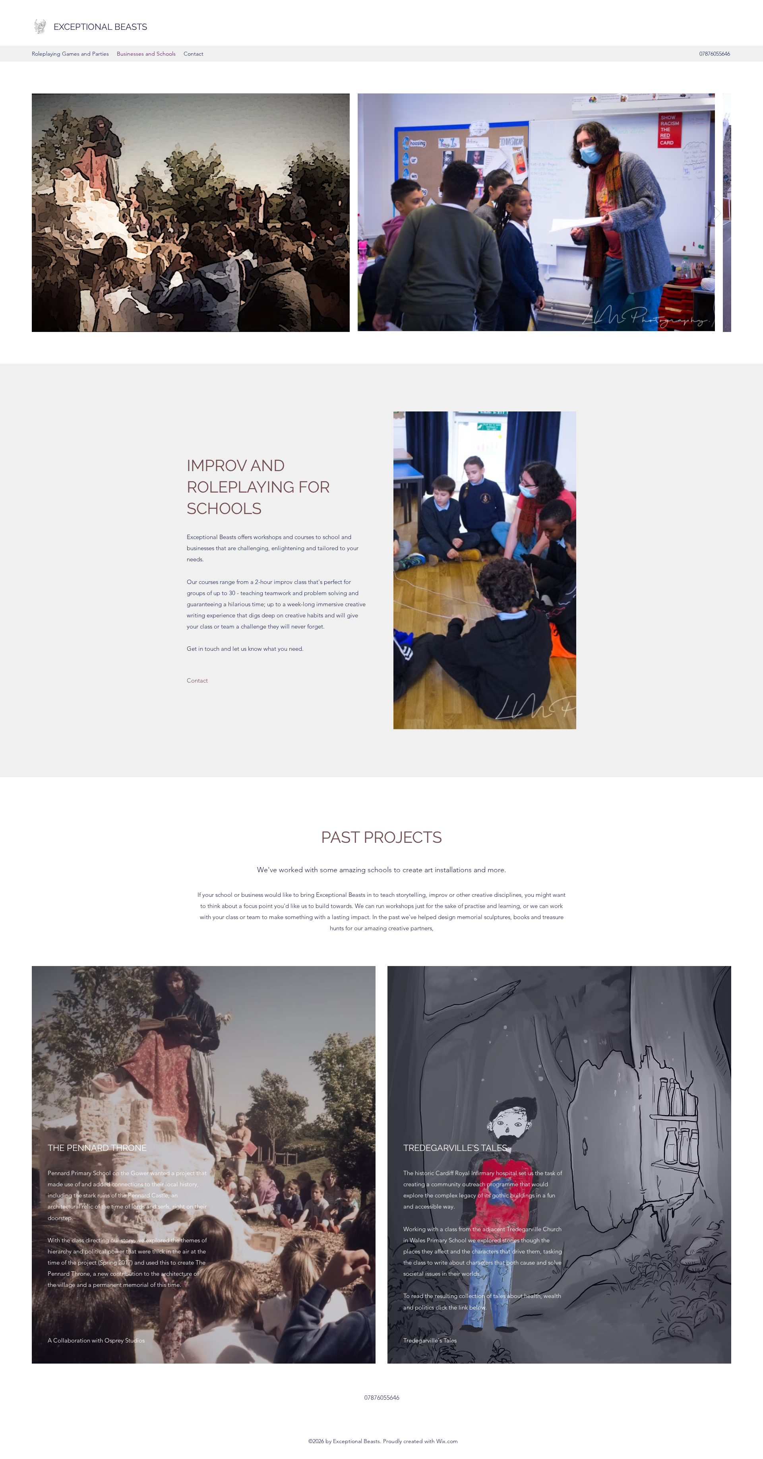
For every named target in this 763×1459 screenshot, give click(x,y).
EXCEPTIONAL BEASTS (100, 26)
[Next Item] (717, 213)
